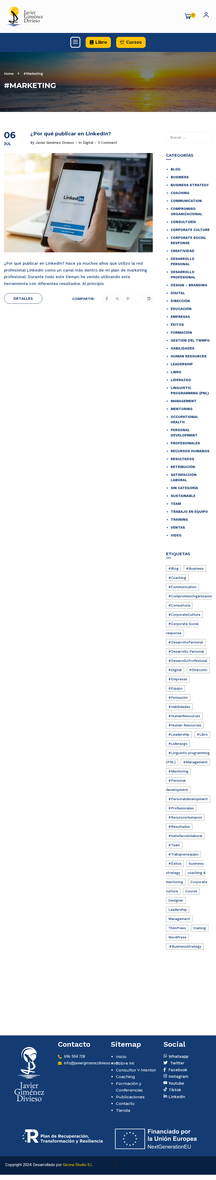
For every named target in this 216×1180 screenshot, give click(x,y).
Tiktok (174, 1089)
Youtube (175, 1083)
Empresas (180, 317)
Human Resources (189, 356)
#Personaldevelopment (188, 799)
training (199, 928)
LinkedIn (176, 1096)
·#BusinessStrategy (184, 946)
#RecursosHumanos (185, 817)
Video (176, 535)
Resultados (182, 459)
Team (176, 504)
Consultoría (183, 222)
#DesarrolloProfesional (187, 661)
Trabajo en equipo (189, 512)
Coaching (180, 193)
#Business (195, 569)
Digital (88, 143)
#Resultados (179, 827)
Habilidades (182, 348)
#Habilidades (179, 707)
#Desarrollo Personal (186, 651)
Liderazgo (181, 380)
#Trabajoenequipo (183, 854)
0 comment (107, 143)
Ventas (178, 527)
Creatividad (182, 251)
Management (184, 401)
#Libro (202, 734)
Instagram (177, 1076)
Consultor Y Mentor (136, 1070)
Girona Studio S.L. (78, 1164)
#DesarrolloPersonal (185, 642)
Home (9, 74)
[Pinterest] (127, 298)
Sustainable (183, 496)
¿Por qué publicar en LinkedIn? (70, 134)
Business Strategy (190, 185)
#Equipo (175, 688)
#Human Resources (184, 725)
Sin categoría (184, 488)
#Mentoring (178, 771)
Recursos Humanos (190, 451)
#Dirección (198, 670)
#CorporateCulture (184, 615)
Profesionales (185, 443)
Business (180, 177)
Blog (175, 169)
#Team (174, 845)
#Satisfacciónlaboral (185, 836)
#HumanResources (184, 716)
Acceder (206, 17)
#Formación (178, 698)
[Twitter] (117, 298)
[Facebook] (107, 298)
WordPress (177, 937)
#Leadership (178, 734)
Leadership (182, 364)
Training (179, 520)
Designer (175, 900)
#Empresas (177, 679)
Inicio (121, 1056)
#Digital (175, 670)
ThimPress (177, 928)
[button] (98, 42)
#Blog (173, 569)
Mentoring (182, 409)
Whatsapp (177, 1056)
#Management (195, 762)
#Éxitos (174, 864)
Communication (186, 201)
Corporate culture (190, 230)
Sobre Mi (125, 1063)
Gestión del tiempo (190, 340)
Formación (181, 333)
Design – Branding (189, 285)
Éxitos (177, 325)
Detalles (23, 298)
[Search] (205, 137)
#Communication (182, 587)
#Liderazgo (178, 744)
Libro (176, 372)
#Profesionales (181, 808)
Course (191, 891)
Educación (181, 309)
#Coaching (177, 578)
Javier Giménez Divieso (55, 143)
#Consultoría (179, 605)
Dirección (180, 301)
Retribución (183, 467)
